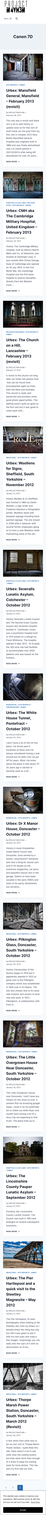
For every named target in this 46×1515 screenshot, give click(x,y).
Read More (35, 1502)
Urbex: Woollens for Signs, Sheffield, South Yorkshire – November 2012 (20, 474)
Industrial (11, 458)
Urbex (22, 85)
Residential (11, 705)
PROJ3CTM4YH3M (17, 112)
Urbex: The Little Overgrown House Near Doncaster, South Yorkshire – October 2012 (21, 1068)
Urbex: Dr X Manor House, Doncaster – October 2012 (23, 828)
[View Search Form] (16, 18)
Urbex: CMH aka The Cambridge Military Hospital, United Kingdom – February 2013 (21, 221)
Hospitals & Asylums (16, 203)
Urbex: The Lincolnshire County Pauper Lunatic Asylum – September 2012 (21, 1187)
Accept (23, 1510)
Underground (12, 707)
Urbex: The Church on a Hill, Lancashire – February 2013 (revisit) (22, 351)
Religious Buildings (15, 332)
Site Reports (12, 85)
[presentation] (23, 67)
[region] (23, 1503)
